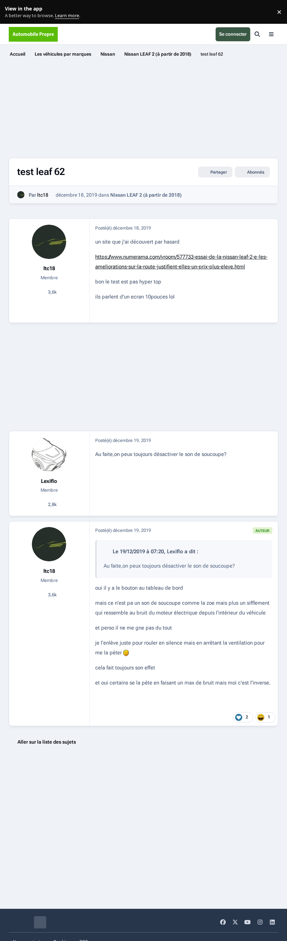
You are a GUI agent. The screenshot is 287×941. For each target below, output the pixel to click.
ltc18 (42, 195)
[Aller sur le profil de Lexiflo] (49, 454)
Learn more (13, 12)
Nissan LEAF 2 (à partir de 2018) (146, 195)
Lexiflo (49, 481)
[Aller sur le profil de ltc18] (20, 194)
